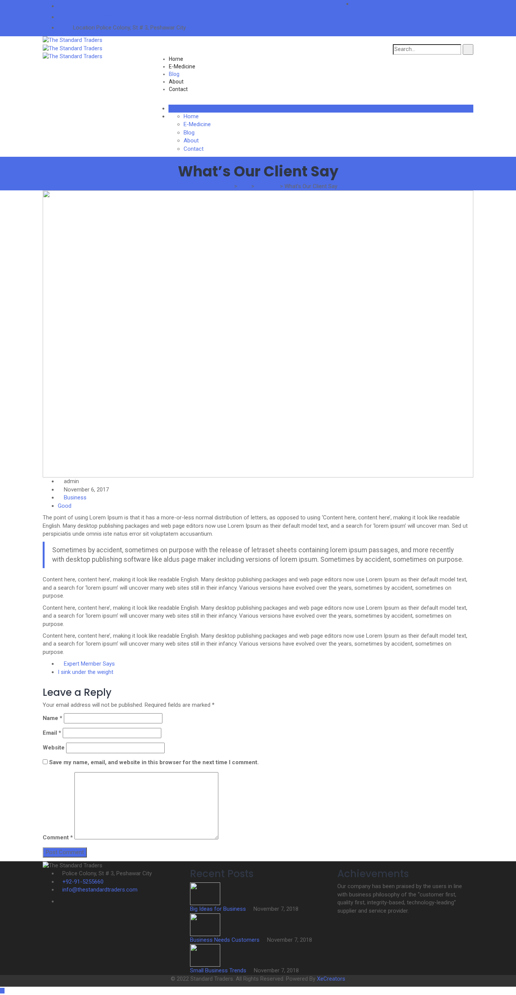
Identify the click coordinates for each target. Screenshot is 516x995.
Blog (174, 74)
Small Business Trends (219, 970)
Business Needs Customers (225, 939)
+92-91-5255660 (93, 17)
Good (64, 505)
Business (75, 497)
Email (52, 732)
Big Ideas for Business (218, 908)
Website (54, 747)
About (176, 82)
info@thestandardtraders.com (110, 6)
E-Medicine (182, 66)
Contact (178, 89)
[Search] (468, 49)
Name (52, 718)
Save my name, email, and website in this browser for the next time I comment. (154, 762)
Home (176, 59)
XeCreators (331, 978)
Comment (58, 837)
